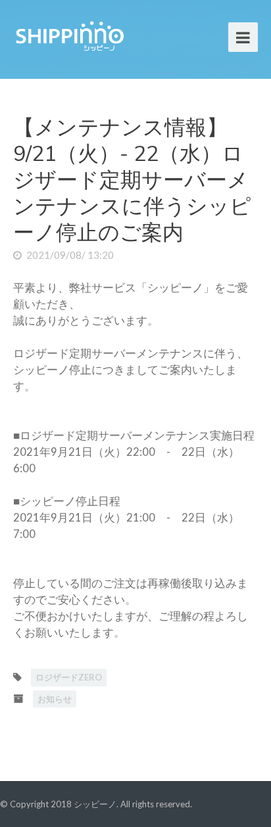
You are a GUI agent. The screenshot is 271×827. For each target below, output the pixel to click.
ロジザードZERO (69, 677)
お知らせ (54, 699)
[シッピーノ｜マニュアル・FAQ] (69, 34)
